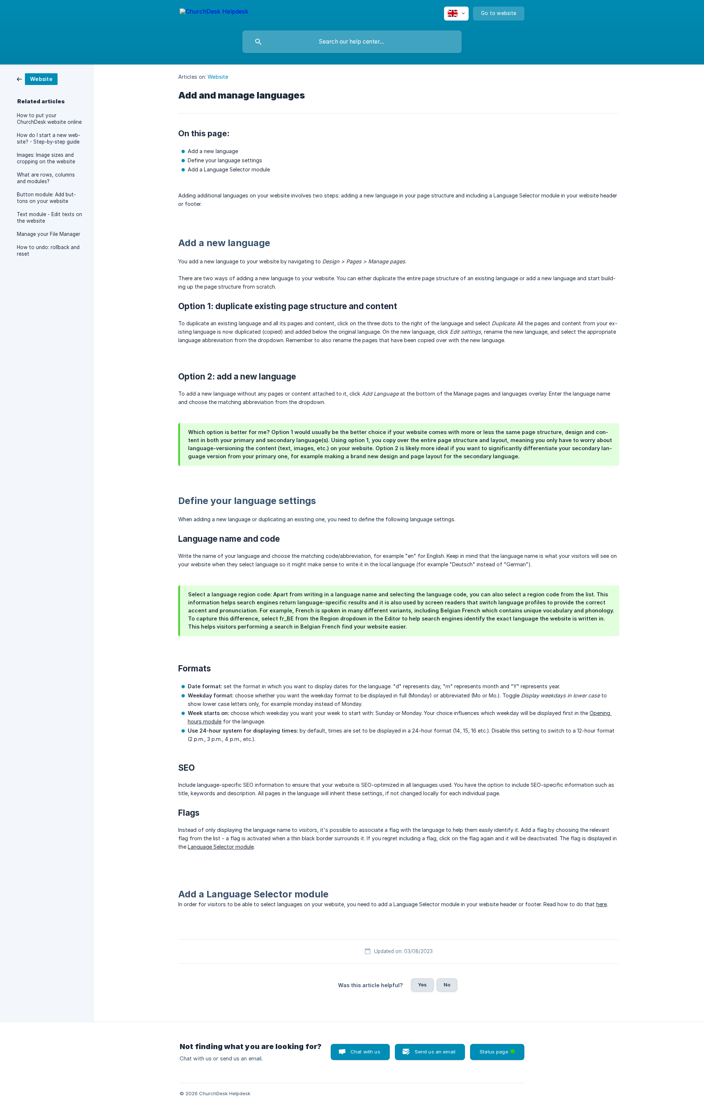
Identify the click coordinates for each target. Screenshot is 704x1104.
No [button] (447, 985)
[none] (214, 13)
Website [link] (218, 77)
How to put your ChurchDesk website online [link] (49, 118)
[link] (37, 78)
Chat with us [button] (365, 1052)
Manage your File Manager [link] (48, 234)
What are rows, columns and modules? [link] (46, 178)
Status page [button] (498, 1049)
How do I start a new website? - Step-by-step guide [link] (48, 138)
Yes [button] (422, 985)
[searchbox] (352, 41)
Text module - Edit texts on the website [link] (49, 217)
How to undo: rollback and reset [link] (48, 250)
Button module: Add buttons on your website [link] (46, 198)
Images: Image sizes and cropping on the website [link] (46, 158)
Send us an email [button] (435, 1052)
